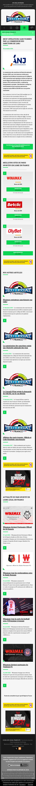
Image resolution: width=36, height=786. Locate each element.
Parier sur (18, 189)
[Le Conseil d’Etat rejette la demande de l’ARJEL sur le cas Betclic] (18, 380)
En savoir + (23, 784)
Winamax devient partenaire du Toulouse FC (15, 666)
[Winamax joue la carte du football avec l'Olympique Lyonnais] (18, 607)
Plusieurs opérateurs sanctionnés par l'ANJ (17, 301)
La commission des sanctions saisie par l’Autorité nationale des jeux (17, 347)
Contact (22, 746)
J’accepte (30, 784)
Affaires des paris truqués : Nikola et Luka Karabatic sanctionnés (17, 438)
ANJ (24, 116)
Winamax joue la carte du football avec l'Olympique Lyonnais (16, 620)
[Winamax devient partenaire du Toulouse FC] (18, 653)
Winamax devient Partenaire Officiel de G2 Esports (17, 528)
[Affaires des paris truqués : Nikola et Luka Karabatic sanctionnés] (18, 425)
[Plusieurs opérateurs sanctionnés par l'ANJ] (18, 288)
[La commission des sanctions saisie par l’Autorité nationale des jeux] (18, 334)
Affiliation (26, 744)
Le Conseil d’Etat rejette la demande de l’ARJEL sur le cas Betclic (17, 392)
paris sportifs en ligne (26, 98)
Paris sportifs (18, 253)
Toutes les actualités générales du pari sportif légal (18, 146)
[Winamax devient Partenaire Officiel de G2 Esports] (18, 515)
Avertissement (18, 744)
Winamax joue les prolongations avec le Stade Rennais (17, 574)
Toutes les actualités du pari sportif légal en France (18, 696)
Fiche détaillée (18, 192)
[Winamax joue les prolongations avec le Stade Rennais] (18, 561)
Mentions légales (8, 744)
